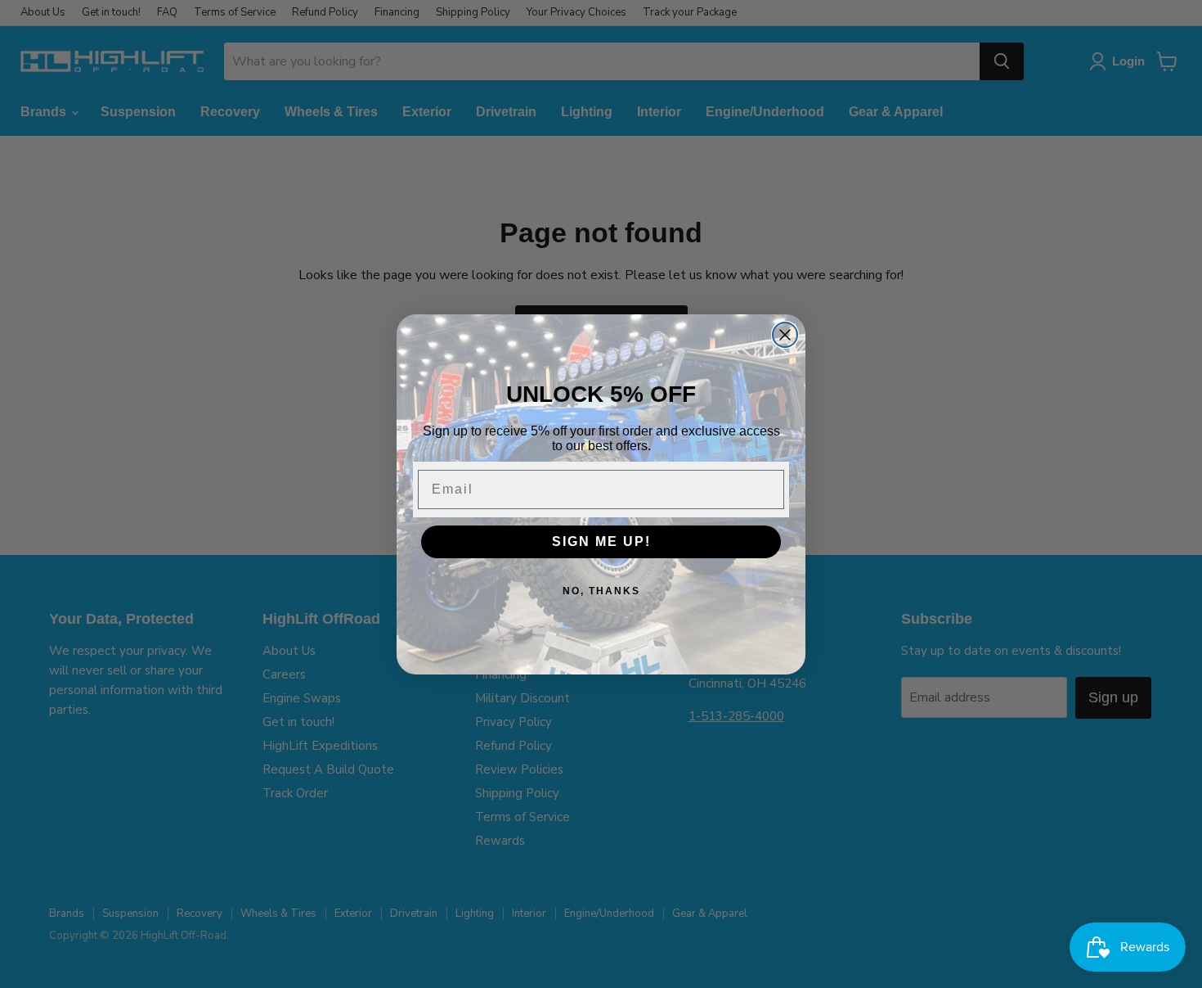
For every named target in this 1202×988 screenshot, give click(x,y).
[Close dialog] (785, 335)
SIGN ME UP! (601, 541)
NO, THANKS (601, 591)
